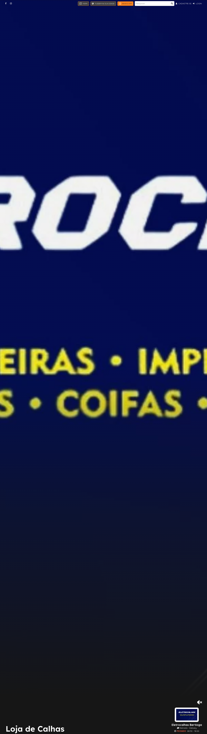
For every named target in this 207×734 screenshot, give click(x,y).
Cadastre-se (185, 3)
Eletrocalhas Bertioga (187, 724)
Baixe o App (127, 4)
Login (198, 3)
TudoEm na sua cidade (104, 4)
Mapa (84, 4)
